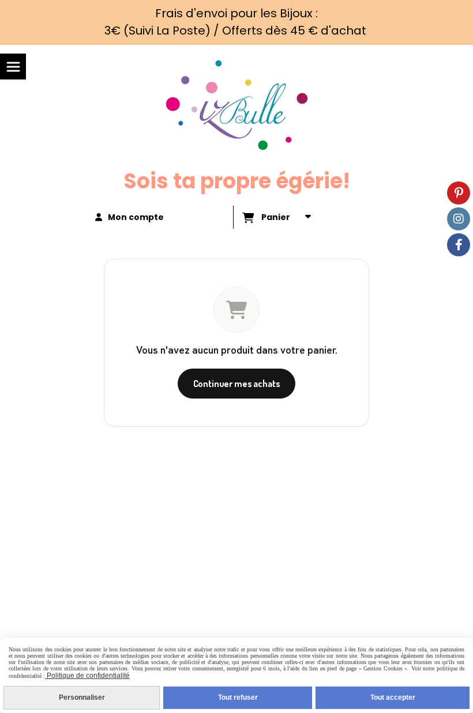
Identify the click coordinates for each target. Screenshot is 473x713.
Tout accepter (392, 697)
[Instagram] (458, 218)
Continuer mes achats (236, 383)
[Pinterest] (458, 192)
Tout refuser (238, 697)
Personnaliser (82, 697)
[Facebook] (458, 244)
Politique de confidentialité (87, 676)
